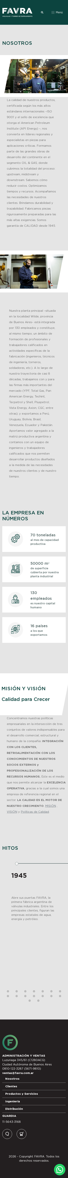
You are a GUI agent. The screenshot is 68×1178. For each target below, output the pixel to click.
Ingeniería (12, 1101)
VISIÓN (12, 811)
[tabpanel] (34, 919)
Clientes (11, 1086)
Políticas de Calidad (35, 811)
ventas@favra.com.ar (18, 1073)
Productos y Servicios (21, 1093)
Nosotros (12, 1078)
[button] (59, 1169)
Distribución (14, 1108)
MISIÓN (50, 805)
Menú (59, 12)
